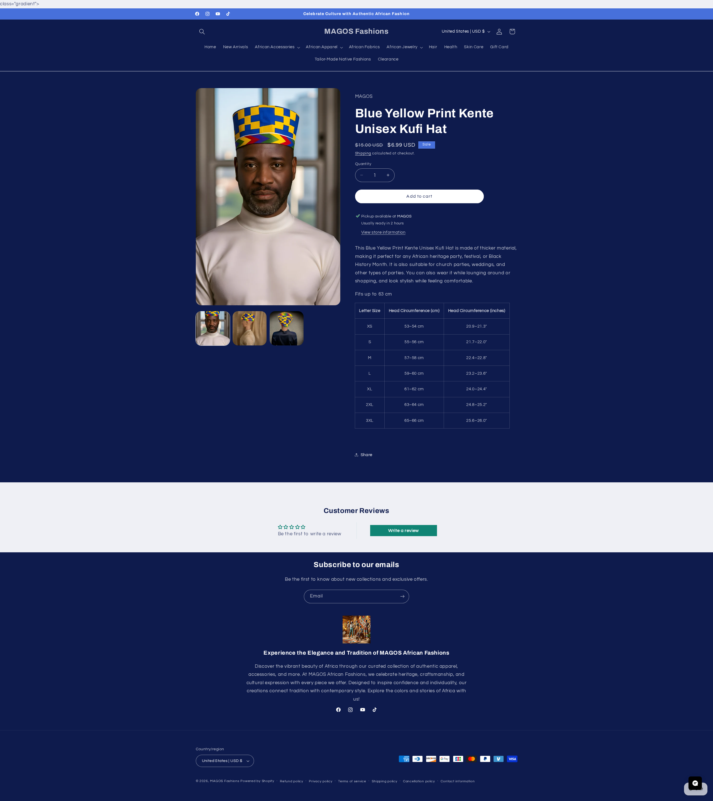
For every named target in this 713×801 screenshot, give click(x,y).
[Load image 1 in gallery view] (213, 328)
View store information (383, 232)
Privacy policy (320, 781)
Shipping (363, 153)
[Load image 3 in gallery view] (287, 328)
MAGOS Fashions (224, 781)
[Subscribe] (402, 596)
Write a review (403, 530)
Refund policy (291, 781)
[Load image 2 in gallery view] (250, 328)
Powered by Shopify (257, 781)
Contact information (458, 781)
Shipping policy (384, 781)
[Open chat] (695, 783)
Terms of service (352, 781)
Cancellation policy (419, 781)
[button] (202, 31)
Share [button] (366, 454)
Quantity (363, 164)
